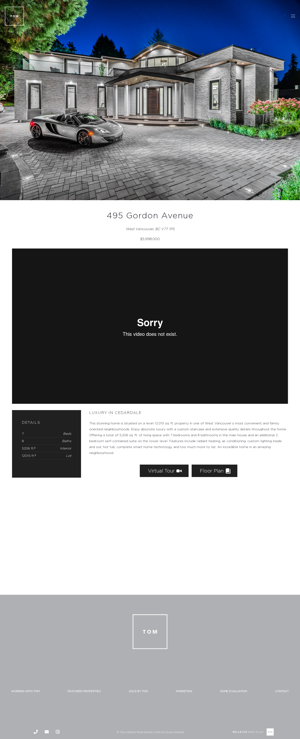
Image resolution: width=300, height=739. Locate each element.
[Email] (47, 732)
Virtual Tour (162, 470)
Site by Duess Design (169, 731)
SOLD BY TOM (138, 691)
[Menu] (293, 16)
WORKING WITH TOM (25, 691)
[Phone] (36, 732)
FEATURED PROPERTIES (84, 691)
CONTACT (282, 691)
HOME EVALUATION (233, 691)
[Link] (14, 16)
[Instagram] (58, 732)
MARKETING (184, 691)
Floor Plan (212, 470)
